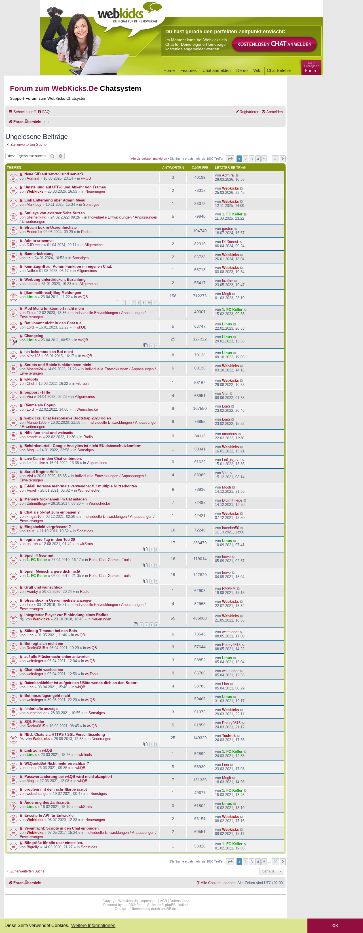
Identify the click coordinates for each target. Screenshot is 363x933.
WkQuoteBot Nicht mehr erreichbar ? (56, 763)
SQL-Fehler (34, 722)
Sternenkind (36, 217)
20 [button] (275, 158)
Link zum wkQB (38, 750)
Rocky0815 (36, 648)
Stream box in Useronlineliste (50, 227)
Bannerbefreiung (39, 254)
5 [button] (264, 158)
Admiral (33, 178)
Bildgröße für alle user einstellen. (53, 843)
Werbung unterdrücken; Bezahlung (55, 279)
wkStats (86, 544)
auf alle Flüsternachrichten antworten (57, 656)
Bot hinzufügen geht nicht (47, 695)
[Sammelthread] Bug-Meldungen (52, 292)
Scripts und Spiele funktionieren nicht (57, 365)
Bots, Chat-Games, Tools (110, 560)
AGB (163, 901)
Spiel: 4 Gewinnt (38, 555)
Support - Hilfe (37, 392)
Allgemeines (95, 245)
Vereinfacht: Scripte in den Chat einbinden (61, 828)
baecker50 (230, 528)
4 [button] (258, 158)
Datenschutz (179, 901)
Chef (30, 383)
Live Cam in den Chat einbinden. (53, 458)
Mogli (226, 294)
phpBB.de (168, 909)
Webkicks (35, 191)
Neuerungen (95, 191)
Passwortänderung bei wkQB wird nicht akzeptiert (68, 776)
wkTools (83, 383)
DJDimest (35, 245)
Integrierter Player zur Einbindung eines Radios (66, 615)
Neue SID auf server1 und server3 (53, 174)
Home (169, 70)
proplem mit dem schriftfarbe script (55, 789)
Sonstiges (91, 204)
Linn (30, 635)
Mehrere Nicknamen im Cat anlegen (55, 499)
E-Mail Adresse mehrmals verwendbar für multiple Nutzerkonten (80, 486)
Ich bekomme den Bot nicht (48, 352)
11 (155, 302)
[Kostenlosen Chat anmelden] (274, 44)
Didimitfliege (37, 503)
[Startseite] (130, 17)
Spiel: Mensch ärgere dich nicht (52, 571)
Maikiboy (34, 204)
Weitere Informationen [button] (93, 925)
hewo (226, 556)
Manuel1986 (37, 422)
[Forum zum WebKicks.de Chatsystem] (310, 66)
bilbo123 (33, 356)
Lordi (31, 327)
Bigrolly (33, 847)
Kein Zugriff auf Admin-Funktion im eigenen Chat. (68, 266)
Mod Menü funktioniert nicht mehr (54, 308)
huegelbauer (37, 713)
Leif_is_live (36, 463)
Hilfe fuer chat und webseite (48, 433)
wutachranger (37, 793)
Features (188, 70)
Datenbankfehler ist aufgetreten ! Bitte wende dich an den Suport (81, 683)
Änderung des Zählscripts (47, 802)
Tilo (30, 313)
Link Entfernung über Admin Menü (54, 200)
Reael (31, 490)
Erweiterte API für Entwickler (49, 815)
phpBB (128, 905)
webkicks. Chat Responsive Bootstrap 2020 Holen (67, 418)
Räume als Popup (40, 405)
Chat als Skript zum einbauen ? (52, 512)
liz (28, 258)
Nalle (31, 271)
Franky (32, 591)
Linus (32, 297)
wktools (31, 379)
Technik (229, 735)
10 (149, 302)
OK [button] (335, 925)
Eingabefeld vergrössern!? (47, 527)
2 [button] (245, 158)
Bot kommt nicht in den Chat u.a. (53, 323)
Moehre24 (35, 369)
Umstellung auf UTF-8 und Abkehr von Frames (65, 187)
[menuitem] (43, 112)
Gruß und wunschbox (43, 587)
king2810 (34, 516)
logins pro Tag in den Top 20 (49, 539)
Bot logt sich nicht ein (43, 643)
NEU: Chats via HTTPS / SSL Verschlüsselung (64, 734)
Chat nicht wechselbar (43, 670)
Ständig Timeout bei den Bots (50, 631)
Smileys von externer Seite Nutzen (54, 213)
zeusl (31, 531)
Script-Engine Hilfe (41, 471)
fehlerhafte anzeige (41, 708)
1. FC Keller (232, 214)
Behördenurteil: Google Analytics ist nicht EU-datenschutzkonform (83, 446)
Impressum (148, 901)
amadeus (34, 437)
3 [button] (252, 158)
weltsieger (230, 632)
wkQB (86, 178)
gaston (227, 229)
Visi (30, 396)
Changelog (33, 336)
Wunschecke (87, 409)
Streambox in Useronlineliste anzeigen (58, 600)
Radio (85, 232)
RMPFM (229, 588)
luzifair (32, 284)
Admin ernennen (39, 240)
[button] (230, 158)
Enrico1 (33, 232)
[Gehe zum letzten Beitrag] (237, 175)
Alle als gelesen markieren (149, 158)
